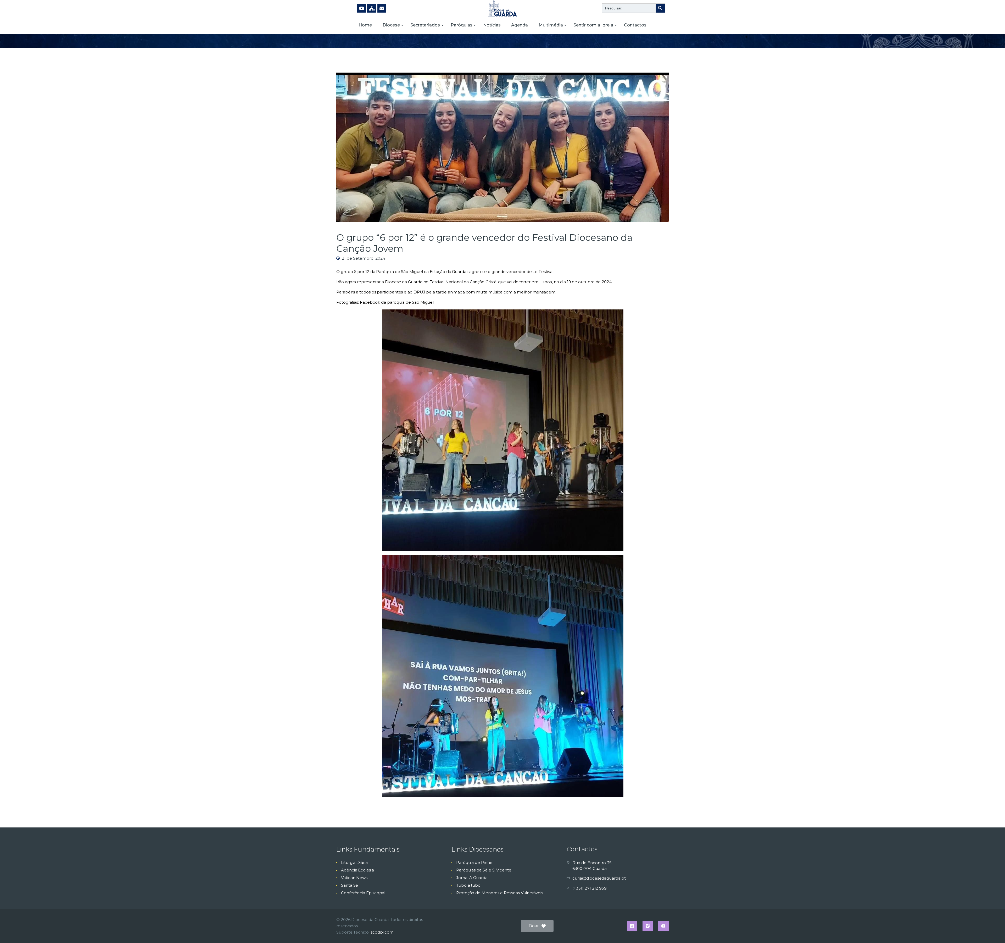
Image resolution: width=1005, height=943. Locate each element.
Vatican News (354, 877)
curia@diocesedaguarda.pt (599, 878)
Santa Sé (349, 885)
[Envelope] (381, 8)
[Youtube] (361, 8)
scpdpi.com (382, 932)
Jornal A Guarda (472, 877)
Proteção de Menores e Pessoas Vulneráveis (499, 892)
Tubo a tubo (468, 885)
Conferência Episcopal (363, 892)
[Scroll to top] (992, 930)
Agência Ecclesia (357, 870)
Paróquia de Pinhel (475, 862)
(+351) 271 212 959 (589, 888)
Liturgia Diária (354, 862)
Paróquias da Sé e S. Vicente (483, 870)
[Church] (371, 8)
